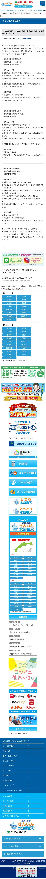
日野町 (24, 354)
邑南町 (9, 316)
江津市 (9, 306)
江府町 (9, 358)
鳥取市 (9, 328)
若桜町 (24, 335)
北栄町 (24, 345)
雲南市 (24, 306)
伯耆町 (24, 351)
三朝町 (9, 341)
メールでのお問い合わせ (23, 6)
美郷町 (24, 313)
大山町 (24, 348)
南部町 (9, 351)
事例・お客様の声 (10, 756)
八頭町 (24, 338)
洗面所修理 (7, 811)
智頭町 (9, 338)
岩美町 (9, 335)
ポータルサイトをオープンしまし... (22, 625)
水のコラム (7, 770)
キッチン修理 (8, 801)
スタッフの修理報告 (35, 10)
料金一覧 (6, 751)
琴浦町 (9, 345)
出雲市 (9, 300)
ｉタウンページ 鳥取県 (18, 733)
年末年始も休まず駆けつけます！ (22, 646)
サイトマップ (8, 785)
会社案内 (6, 775)
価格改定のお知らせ (17, 639)
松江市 (9, 296)
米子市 (24, 328)
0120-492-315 (18, 832)
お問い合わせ (8, 780)
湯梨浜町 (24, 341)
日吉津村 (9, 348)
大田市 (9, 303)
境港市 (9, 331)
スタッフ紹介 (8, 766)
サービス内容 (8, 746)
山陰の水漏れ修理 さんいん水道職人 (13, 10)
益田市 (24, 300)
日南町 (9, 354)
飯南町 (24, 309)
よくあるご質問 (9, 761)
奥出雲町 (9, 309)
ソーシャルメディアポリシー (14, 790)
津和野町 (24, 316)
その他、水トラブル (11, 816)
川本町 (9, 313)
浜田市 (24, 296)
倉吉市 (24, 331)
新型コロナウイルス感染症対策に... (22, 654)
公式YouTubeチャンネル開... (20, 632)
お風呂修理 (7, 806)
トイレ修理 (7, 796)
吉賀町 (9, 319)
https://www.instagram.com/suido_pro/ (16, 281)
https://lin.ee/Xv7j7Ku (10, 272)
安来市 (24, 303)
